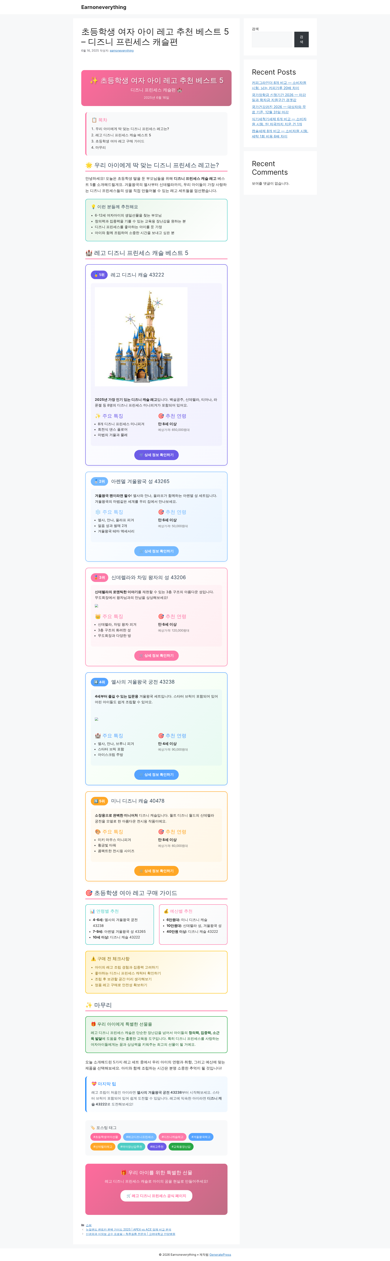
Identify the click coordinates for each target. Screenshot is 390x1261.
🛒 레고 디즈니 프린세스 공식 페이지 (156, 1196)
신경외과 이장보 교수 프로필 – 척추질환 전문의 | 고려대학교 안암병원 (130, 1234)
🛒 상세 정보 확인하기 (156, 455)
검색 (255, 29)
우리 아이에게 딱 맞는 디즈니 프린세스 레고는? (132, 129)
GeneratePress (220, 1255)
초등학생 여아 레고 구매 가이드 (119, 141)
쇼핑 (89, 1225)
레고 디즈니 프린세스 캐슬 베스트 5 (123, 135)
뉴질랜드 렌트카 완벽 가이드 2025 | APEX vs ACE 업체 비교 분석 (128, 1229)
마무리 (100, 147)
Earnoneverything (103, 7)
